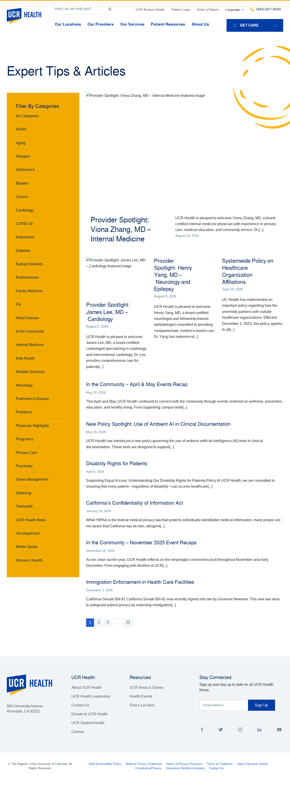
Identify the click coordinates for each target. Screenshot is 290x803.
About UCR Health (86, 687)
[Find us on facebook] (202, 730)
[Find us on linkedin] (259, 730)
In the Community (30, 331)
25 (128, 622)
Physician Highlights (32, 426)
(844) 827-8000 (268, 9)
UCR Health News (31, 520)
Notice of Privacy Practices (184, 764)
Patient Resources (168, 24)
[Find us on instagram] (240, 730)
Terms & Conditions (220, 764)
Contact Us (80, 705)
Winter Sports (27, 547)
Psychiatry (24, 466)
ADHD (21, 129)
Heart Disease (27, 318)
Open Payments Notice (252, 764)
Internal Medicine (30, 345)
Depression (25, 237)
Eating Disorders (29, 264)
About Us (200, 24)
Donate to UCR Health (89, 714)
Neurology (24, 385)
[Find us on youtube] (279, 730)
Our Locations (68, 24)
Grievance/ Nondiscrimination (185, 768)
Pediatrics (24, 412)
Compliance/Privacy (148, 768)
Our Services (132, 24)
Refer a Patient (208, 9)
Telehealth (24, 506)
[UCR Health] (24, 15)
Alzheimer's (25, 170)
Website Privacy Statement (144, 764)
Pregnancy (24, 439)
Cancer (22, 197)
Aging (20, 143)
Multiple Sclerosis (30, 372)
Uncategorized (27, 533)
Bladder (22, 183)
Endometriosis (27, 277)
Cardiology (25, 210)
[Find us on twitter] (221, 730)
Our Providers (100, 24)
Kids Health (25, 358)
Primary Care (26, 453)
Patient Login (181, 9)
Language (232, 9)
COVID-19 (24, 224)
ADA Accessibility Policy (105, 764)
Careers (77, 732)
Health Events (141, 696)
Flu (18, 304)
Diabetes (23, 251)
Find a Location (142, 705)
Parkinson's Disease (32, 399)
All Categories (27, 116)
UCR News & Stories (147, 687)
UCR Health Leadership (90, 696)
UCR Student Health (150, 9)
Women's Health (29, 560)
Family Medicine (29, 291)
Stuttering (23, 493)
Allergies (23, 156)
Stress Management (32, 479)
